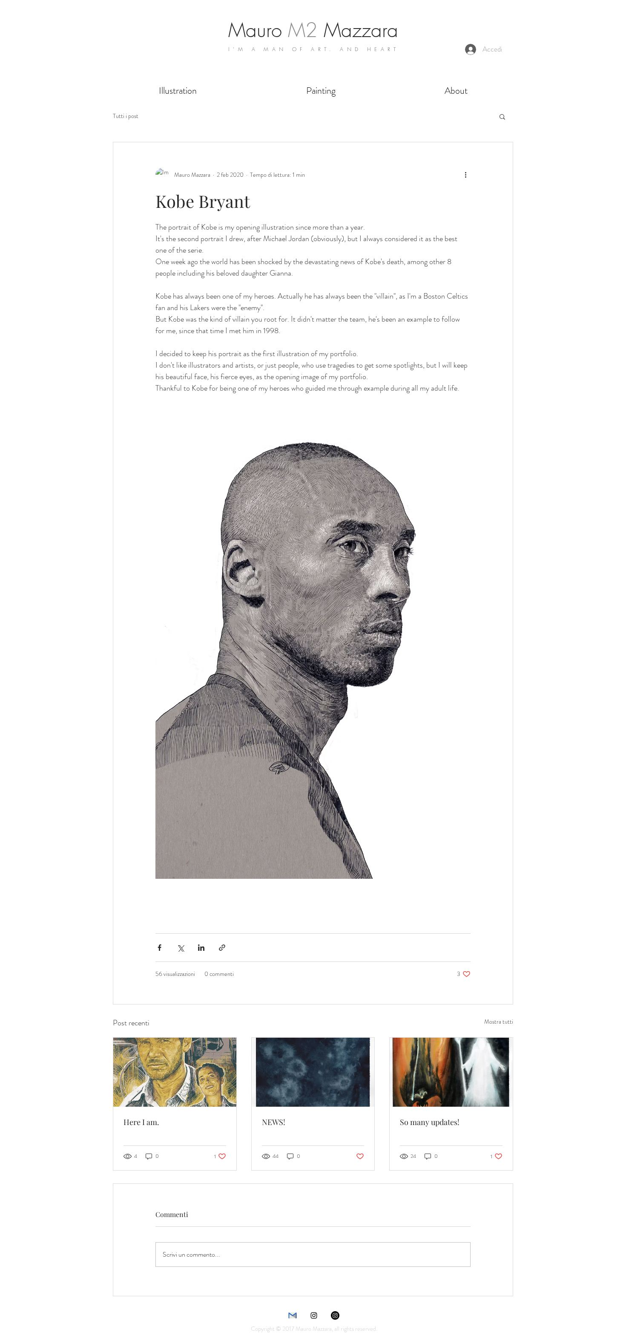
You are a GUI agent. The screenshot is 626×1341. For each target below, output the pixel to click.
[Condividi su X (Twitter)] (180, 948)
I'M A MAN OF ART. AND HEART (313, 49)
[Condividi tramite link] (222, 948)
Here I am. (141, 1122)
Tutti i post (125, 116)
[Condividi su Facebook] (159, 948)
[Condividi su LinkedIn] (201, 948)
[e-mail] (292, 1315)
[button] (502, 116)
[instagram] (314, 1315)
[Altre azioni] (465, 175)
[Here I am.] (174, 1072)
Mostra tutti (498, 1021)
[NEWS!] (313, 1072)
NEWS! (273, 1122)
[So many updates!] (451, 1072)
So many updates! (429, 1122)
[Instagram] (335, 1315)
